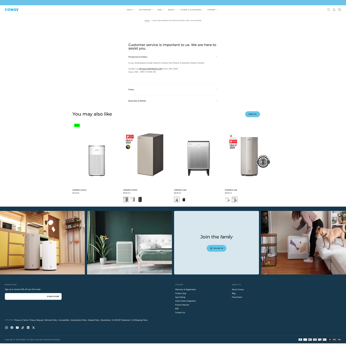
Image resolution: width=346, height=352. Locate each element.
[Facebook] (12, 327)
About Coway (238, 289)
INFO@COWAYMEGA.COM (150, 69)
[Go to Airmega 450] (249, 154)
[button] (328, 9)
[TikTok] (22, 327)
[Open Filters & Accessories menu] (202, 9)
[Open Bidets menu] (175, 9)
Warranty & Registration (185, 289)
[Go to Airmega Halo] (96, 154)
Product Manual (182, 305)
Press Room (237, 297)
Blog (234, 293)
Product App (180, 293)
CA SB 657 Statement (121, 320)
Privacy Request (36, 320)
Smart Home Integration (185, 301)
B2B (176, 308)
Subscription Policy (79, 320)
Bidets (171, 10)
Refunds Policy (51, 320)
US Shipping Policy (140, 320)
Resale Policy (94, 320)
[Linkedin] (28, 327)
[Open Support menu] (216, 9)
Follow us (218, 248)
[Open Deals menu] (134, 9)
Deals (130, 10)
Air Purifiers (145, 10)
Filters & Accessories (191, 10)
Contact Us (180, 312)
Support (211, 10)
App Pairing (180, 297)
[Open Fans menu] (163, 9)
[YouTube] (17, 327)
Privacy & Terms (21, 320)
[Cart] (339, 9)
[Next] (272, 114)
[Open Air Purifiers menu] (152, 9)
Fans (159, 10)
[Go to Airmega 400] (198, 154)
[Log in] (334, 9)
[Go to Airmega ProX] (147, 154)
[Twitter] (33, 327)
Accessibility (64, 320)
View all (253, 114)
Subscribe (53, 296)
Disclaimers (106, 320)
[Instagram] (6, 327)
